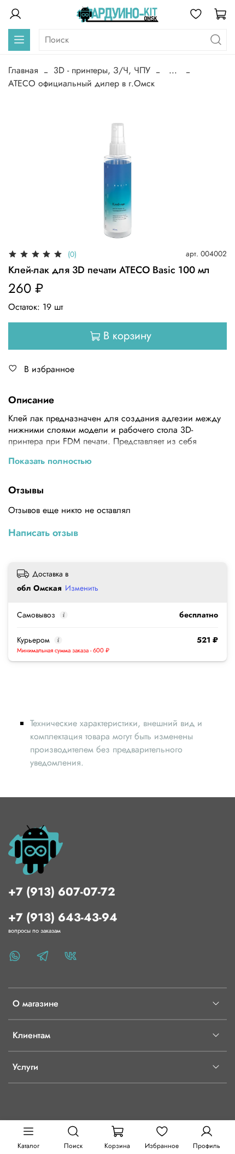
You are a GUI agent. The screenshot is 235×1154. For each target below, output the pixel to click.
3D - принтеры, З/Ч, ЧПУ (102, 70)
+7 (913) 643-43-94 (63, 917)
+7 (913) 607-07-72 (61, 892)
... (173, 70)
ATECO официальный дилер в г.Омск (81, 83)
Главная (23, 70)
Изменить (81, 588)
